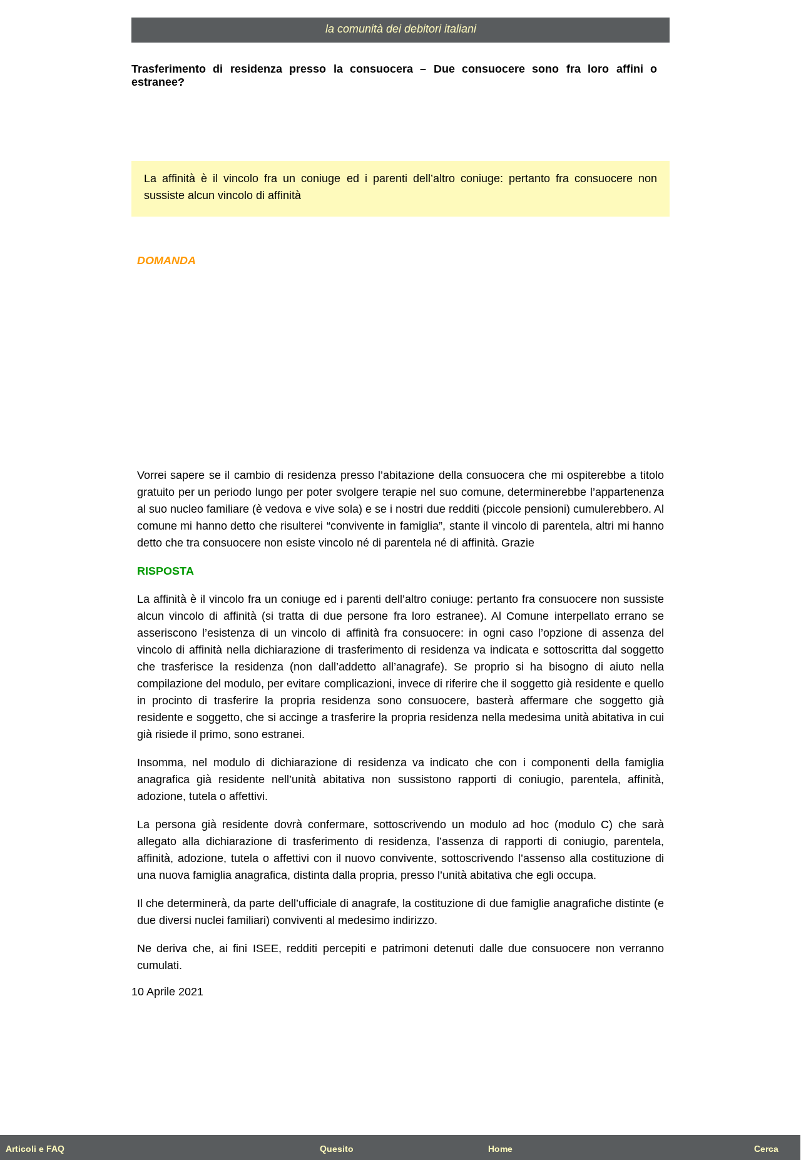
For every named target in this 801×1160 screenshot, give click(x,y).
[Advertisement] (400, 368)
